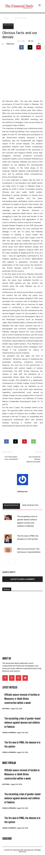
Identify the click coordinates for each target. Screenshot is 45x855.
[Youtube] (25, 678)
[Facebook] (21, 47)
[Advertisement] (22, 75)
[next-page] (12, 562)
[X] (30, 47)
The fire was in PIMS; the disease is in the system (27, 537)
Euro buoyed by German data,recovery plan (33, 459)
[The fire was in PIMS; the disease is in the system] (8, 538)
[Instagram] (12, 678)
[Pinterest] (38, 47)
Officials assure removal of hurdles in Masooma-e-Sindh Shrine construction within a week (22, 698)
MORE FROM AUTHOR (30, 505)
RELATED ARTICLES (11, 505)
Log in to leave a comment (22, 579)
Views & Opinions (20, 18)
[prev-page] (5, 562)
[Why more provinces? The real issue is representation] (8, 550)
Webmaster (10, 44)
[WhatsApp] (33, 441)
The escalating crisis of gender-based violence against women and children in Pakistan (27, 521)
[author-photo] (22, 480)
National (6, 708)
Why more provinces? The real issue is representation (28, 550)
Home (6, 18)
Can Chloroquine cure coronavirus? (11, 458)
